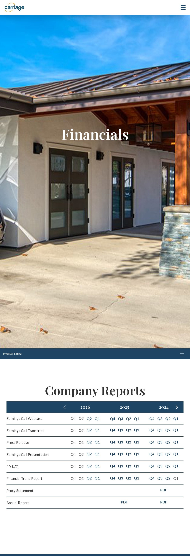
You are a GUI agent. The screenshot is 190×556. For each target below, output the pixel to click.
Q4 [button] (73, 418)
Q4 (112, 419)
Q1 (97, 419)
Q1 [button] (175, 478)
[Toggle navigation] (182, 353)
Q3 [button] (81, 418)
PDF (124, 502)
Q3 (120, 419)
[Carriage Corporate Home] (14, 7)
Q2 (89, 419)
